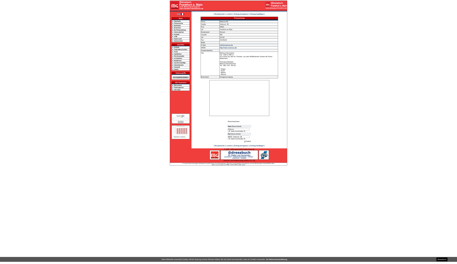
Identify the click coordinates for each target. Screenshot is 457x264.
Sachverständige (180, 63)
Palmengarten (179, 87)
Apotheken (177, 54)
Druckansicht (219, 14)
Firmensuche (178, 23)
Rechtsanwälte (179, 56)
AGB (175, 36)
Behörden (177, 25)
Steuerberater (179, 65)
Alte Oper (177, 89)
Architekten (178, 58)
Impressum (178, 39)
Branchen (177, 27)
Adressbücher (179, 32)
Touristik (177, 67)
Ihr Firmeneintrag (180, 30)
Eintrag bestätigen (257, 14)
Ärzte (176, 51)
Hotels (176, 69)
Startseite (177, 21)
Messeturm (178, 85)
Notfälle (176, 47)
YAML (227, 164)
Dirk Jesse (242, 164)
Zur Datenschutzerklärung (276, 259)
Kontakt (176, 34)
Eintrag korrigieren (241, 14)
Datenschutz (178, 41)
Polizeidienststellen (180, 49)
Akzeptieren (441, 259)
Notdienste (177, 60)
